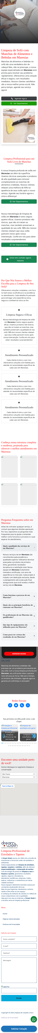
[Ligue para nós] (22, 705)
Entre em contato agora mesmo (20, 259)
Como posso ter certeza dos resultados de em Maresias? (14, 636)
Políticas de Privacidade (9, 1018)
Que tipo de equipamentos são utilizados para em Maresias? (15, 626)
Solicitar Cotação (19, 1029)
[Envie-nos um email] (16, 705)
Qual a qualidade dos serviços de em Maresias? (16, 547)
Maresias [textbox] (6, 777)
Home (5, 914)
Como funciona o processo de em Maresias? (16, 596)
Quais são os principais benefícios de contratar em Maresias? (18, 606)
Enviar (19, 998)
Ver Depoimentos (21, 103)
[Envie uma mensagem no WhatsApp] (28, 705)
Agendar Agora (21, 98)
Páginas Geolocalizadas (11, 919)
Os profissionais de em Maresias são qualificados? (17, 616)
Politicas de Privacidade (11, 924)
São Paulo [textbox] (6, 774)
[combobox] (19, 774)
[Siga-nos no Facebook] (10, 705)
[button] (2, 743)
